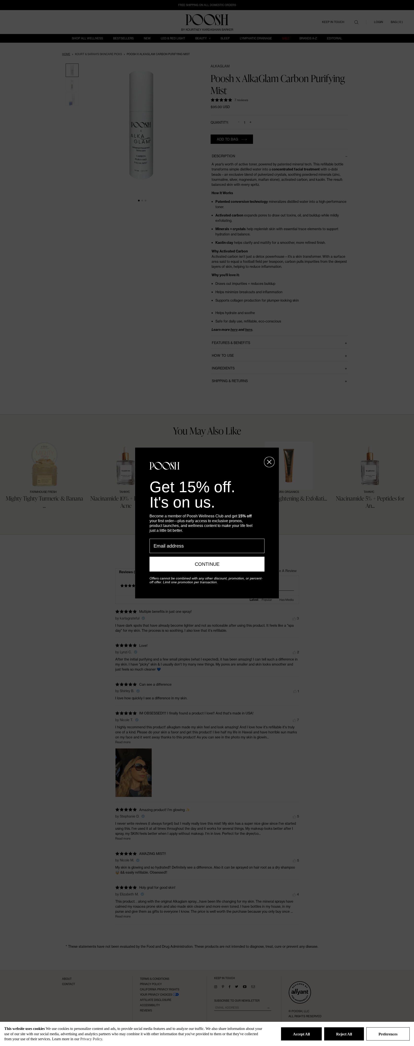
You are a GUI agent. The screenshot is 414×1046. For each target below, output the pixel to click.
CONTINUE (207, 564)
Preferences (388, 1034)
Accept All (301, 1034)
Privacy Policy (91, 1039)
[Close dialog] (269, 462)
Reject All (344, 1034)
